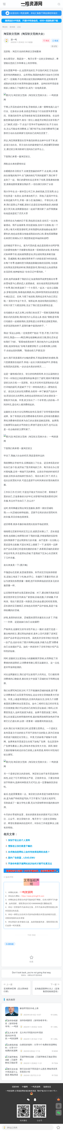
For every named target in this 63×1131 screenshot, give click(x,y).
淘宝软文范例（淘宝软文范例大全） (25, 34)
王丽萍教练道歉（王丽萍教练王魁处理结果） (38, 1058)
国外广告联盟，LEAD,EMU (21, 857)
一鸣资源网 (35, 1086)
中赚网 (25, 1086)
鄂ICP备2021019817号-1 (47, 1091)
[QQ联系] (59, 1106)
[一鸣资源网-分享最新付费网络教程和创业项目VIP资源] (31, 3)
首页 (6, 27)
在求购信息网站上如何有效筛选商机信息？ (29, 851)
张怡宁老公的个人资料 (19, 840)
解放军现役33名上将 (29, 1008)
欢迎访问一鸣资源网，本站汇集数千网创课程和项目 (33, 13)
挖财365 (15, 1086)
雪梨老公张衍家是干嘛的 (20, 846)
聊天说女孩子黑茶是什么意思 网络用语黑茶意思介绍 (38, 1070)
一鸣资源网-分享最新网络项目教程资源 (20, 1091)
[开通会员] (59, 1099)
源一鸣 (14, 39)
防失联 (12, 27)
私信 (56, 40)
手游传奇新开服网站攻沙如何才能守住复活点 (30, 863)
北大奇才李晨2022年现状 (31, 1032)
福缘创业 (47, 1086)
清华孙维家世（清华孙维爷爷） (34, 1020)
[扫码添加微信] (59, 1113)
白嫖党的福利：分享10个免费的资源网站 (38, 1044)
